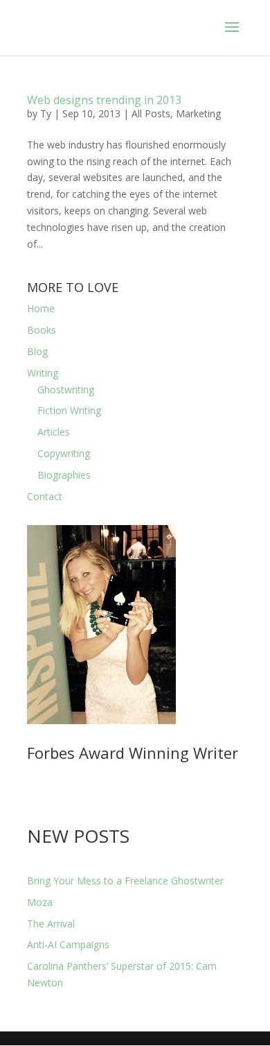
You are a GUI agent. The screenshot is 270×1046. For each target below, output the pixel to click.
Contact (44, 496)
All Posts (151, 113)
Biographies (64, 474)
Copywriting (63, 453)
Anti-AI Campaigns (68, 944)
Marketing (198, 113)
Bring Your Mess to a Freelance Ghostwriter (125, 880)
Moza (40, 902)
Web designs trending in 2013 (104, 100)
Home (41, 308)
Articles (53, 431)
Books (41, 329)
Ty (45, 113)
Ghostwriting (65, 389)
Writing (42, 372)
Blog (37, 351)
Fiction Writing (69, 410)
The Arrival (51, 923)
